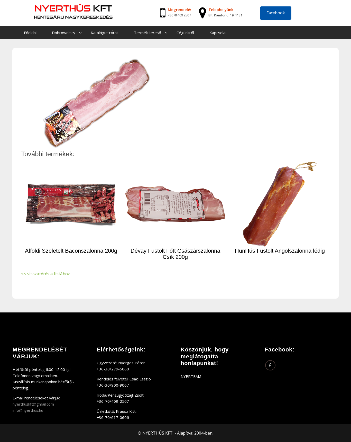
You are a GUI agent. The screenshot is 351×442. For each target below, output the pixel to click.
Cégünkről (185, 32)
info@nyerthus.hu (28, 410)
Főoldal (30, 32)
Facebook (275, 13)
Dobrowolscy (63, 32)
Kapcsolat (218, 32)
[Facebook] (270, 365)
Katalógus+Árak (104, 32)
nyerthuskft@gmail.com (33, 404)
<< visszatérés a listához (45, 274)
